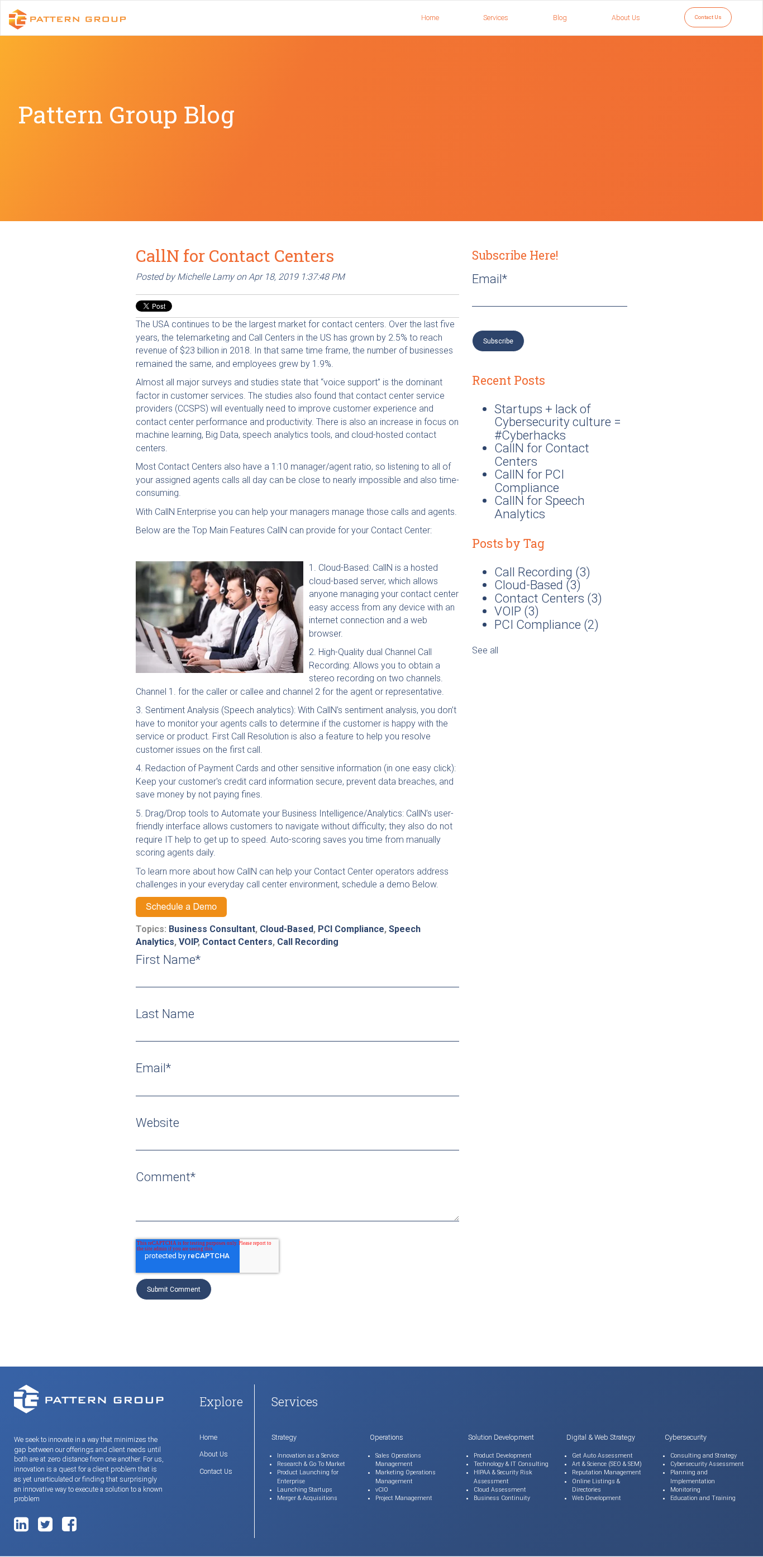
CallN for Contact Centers (541, 455)
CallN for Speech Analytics (539, 507)
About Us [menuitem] (626, 17)
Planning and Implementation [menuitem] (692, 1476)
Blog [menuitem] (560, 17)
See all (485, 650)
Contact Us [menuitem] (708, 17)
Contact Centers (237, 942)
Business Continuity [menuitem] (502, 1498)
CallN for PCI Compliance (529, 481)
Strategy (284, 1437)
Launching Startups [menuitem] (304, 1489)
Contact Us (215, 1471)
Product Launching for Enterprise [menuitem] (307, 1476)
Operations (386, 1437)
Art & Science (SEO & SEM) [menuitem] (607, 1464)
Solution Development (501, 1437)
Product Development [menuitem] (503, 1455)
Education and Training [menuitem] (703, 1498)
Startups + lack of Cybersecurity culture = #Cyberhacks (557, 422)
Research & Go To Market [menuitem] (311, 1464)
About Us (213, 1454)
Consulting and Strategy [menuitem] (703, 1455)
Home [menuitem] (430, 17)
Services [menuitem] (495, 17)
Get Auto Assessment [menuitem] (602, 1455)
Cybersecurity (686, 1437)
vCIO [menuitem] (381, 1489)
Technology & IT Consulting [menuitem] (511, 1464)
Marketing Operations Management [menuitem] (405, 1476)
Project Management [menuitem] (403, 1498)
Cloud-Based (286, 929)
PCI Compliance (351, 929)
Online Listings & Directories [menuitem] (596, 1485)
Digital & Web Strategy (600, 1437)
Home (208, 1437)
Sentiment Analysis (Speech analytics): (221, 710)
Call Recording (307, 942)
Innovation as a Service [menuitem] (308, 1455)
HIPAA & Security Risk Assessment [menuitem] (503, 1476)
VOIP (188, 942)
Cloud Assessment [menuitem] (500, 1489)
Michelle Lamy (205, 276)
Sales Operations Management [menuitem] (398, 1460)
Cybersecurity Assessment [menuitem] (707, 1464)
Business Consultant (212, 929)
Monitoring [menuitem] (685, 1489)
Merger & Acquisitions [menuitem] (307, 1498)
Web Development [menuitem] (596, 1498)
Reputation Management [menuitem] (606, 1472)
